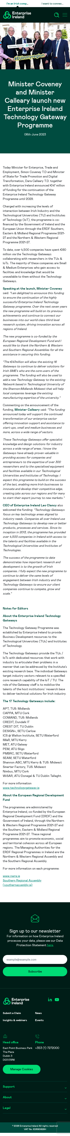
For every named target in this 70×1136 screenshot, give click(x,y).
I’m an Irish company (19, 3)
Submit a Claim (12, 1013)
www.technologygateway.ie (21, 788)
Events (39, 1020)
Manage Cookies (21, 1069)
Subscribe (35, 971)
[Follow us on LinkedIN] (50, 999)
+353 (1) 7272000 (47, 1048)
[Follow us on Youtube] (57, 999)
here (50, 945)
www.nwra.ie (11, 876)
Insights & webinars (15, 1020)
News (38, 1013)
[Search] (57, 15)
